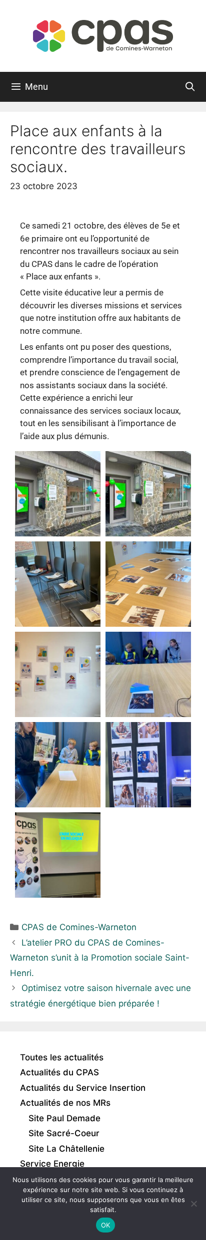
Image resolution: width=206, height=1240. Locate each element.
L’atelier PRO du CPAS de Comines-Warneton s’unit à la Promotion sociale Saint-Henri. (100, 958)
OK (105, 1225)
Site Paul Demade (64, 1118)
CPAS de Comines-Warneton (79, 927)
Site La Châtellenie (66, 1149)
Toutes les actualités (62, 1057)
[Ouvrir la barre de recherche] (190, 87)
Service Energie (52, 1164)
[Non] (193, 1204)
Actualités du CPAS (59, 1072)
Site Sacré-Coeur (64, 1133)
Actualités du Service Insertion (83, 1088)
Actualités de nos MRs (65, 1103)
